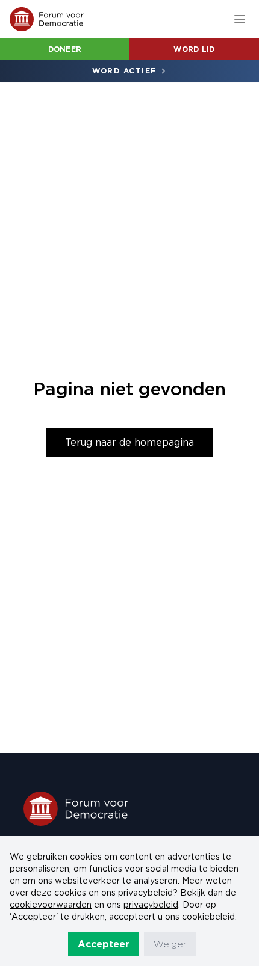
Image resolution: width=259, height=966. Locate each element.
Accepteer (104, 944)
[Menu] (239, 19)
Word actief (124, 70)
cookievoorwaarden (51, 904)
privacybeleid (150, 904)
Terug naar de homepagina (129, 442)
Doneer (65, 49)
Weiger (170, 944)
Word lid (193, 49)
